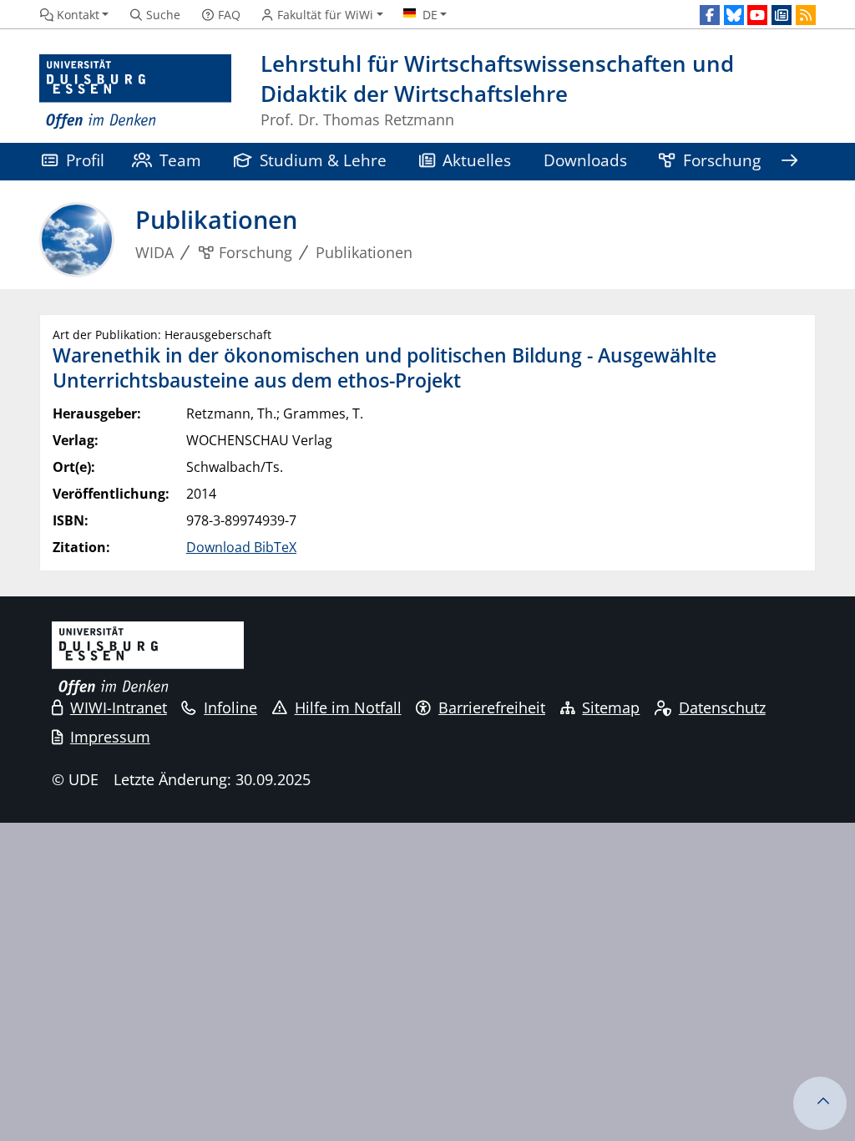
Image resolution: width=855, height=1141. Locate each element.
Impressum (110, 737)
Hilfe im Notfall (348, 707)
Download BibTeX (241, 547)
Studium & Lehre (323, 160)
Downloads (585, 160)
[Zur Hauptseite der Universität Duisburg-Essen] (135, 92)
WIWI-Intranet (118, 707)
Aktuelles (477, 160)
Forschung (722, 160)
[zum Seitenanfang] (820, 1103)
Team (180, 160)
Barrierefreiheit (491, 707)
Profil (85, 160)
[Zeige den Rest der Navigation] (789, 161)
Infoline (230, 707)
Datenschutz (722, 707)
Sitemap (611, 707)
